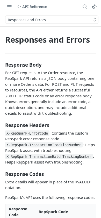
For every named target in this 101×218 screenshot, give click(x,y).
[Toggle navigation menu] (9, 6)
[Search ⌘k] (85, 6)
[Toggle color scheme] (94, 6)
